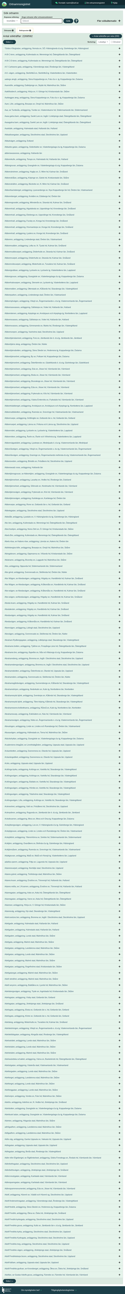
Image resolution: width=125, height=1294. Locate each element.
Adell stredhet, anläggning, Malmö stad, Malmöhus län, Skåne (31, 979)
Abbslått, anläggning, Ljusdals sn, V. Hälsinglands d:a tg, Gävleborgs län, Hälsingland (42, 517)
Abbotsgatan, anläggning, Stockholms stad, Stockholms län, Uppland (34, 511)
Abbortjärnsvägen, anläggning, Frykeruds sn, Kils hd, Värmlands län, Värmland (39, 492)
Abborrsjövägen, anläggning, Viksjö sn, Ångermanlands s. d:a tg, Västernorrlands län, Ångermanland (48, 301)
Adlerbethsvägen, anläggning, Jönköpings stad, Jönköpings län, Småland (36, 1170)
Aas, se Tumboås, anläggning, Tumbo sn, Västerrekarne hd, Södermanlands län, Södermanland (46, 110)
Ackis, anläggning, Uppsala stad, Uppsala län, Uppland (28, 763)
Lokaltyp (102, 42)
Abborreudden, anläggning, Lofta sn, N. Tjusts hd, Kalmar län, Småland (35, 246)
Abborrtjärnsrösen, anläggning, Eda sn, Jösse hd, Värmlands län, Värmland (37, 369)
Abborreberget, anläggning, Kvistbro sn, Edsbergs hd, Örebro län (33, 196)
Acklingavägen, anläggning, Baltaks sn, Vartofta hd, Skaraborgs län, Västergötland (40, 782)
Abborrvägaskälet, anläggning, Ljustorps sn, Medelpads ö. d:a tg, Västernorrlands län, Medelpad (46, 443)
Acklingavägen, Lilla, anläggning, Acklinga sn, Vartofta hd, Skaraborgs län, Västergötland (43, 800)
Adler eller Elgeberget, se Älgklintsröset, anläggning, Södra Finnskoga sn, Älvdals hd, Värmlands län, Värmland (53, 1158)
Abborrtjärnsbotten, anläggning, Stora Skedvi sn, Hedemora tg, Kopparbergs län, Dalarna (43, 350)
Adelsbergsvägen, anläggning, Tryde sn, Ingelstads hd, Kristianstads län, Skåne (39, 991)
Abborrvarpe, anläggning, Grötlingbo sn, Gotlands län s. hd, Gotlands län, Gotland (40, 418)
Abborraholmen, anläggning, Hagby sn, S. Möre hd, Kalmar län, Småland (36, 172)
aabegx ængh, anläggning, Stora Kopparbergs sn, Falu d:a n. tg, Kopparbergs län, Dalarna (44, 79)
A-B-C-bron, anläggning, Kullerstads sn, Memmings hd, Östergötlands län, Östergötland (42, 54)
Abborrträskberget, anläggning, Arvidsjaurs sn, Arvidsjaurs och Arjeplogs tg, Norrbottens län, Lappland (49, 406)
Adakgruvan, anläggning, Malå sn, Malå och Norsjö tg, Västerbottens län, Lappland (40, 856)
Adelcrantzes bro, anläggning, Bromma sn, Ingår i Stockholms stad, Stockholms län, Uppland (45, 917)
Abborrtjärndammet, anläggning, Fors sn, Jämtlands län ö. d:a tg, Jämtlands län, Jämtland (43, 338)
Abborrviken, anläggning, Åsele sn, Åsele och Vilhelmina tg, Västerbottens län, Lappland (43, 437)
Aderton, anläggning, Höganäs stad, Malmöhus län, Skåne (30, 1121)
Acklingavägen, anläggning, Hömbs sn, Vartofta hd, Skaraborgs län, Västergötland (40, 788)
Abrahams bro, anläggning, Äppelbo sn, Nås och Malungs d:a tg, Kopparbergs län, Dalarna (44, 652)
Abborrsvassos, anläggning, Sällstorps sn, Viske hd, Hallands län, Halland (37, 320)
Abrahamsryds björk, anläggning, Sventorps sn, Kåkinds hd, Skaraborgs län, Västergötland (44, 695)
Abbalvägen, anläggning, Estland (19, 141)
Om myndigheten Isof (30, 1290)
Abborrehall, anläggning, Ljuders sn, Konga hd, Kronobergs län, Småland (36, 233)
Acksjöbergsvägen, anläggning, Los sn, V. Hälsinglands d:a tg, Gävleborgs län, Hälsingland (44, 825)
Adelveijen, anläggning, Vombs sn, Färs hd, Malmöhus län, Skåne (33, 1096)
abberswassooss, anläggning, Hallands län (23, 153)
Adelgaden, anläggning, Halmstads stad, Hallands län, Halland (32, 930)
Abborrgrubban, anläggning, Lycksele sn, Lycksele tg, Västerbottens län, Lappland (40, 270)
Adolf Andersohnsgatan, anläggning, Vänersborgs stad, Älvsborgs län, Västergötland (41, 1201)
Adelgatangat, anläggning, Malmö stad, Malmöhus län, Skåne (31, 973)
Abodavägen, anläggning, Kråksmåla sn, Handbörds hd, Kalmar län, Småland (38, 622)
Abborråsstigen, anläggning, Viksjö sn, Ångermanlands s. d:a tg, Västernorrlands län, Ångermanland (48, 449)
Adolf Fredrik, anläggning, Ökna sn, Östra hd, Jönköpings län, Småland (35, 1213)
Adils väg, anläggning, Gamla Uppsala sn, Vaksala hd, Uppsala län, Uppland (38, 1139)
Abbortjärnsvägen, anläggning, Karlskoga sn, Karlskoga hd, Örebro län (35, 498)
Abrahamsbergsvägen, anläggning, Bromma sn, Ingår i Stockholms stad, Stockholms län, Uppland (47, 665)
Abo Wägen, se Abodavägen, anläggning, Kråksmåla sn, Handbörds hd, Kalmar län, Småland (45, 584)
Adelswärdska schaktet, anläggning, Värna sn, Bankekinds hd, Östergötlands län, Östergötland (45, 1059)
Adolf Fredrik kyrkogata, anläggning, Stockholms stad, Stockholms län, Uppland (39, 1219)
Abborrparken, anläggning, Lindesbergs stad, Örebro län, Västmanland (35, 295)
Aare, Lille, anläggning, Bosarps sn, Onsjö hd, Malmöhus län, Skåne (34, 104)
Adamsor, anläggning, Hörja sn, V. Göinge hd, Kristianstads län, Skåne (35, 905)
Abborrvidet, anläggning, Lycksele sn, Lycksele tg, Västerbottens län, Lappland (38, 431)
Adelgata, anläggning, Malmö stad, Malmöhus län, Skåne (29, 942)
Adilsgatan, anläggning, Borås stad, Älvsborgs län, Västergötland (33, 1152)
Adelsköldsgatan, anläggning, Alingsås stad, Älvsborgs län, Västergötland (36, 1034)
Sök (68, 21)
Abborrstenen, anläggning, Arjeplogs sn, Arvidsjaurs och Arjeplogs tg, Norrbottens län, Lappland (46, 313)
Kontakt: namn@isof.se (69, 3)
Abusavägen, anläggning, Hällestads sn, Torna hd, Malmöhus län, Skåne (36, 732)
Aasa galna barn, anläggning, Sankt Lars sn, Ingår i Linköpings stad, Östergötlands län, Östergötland (48, 116)
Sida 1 (9, 42)
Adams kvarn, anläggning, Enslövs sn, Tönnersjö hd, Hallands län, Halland (37, 880)
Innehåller (11, 21)
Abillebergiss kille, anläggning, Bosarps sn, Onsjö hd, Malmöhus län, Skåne (37, 548)
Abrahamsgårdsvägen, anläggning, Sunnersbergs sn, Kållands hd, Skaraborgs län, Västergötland (47, 683)
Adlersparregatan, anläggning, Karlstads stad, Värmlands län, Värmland (36, 1182)
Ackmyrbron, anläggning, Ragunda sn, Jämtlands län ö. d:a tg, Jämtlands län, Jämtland (42, 813)
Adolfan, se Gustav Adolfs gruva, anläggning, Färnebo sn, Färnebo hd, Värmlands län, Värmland (46, 1275)
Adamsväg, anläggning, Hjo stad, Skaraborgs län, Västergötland (32, 911)
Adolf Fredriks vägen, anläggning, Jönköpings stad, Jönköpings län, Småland (38, 1250)
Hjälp (115, 3)
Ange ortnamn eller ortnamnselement (37, 17)
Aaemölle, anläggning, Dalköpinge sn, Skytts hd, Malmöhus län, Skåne (35, 85)
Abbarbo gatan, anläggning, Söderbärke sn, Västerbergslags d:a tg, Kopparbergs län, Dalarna (45, 147)
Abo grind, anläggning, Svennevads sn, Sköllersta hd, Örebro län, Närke (36, 572)
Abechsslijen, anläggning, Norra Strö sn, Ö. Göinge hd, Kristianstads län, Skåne (39, 529)
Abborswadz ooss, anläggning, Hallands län (24, 467)
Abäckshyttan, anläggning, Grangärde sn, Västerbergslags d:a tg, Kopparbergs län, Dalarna (44, 739)
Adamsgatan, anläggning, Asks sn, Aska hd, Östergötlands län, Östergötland (37, 893)
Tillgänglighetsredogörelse (63, 1290)
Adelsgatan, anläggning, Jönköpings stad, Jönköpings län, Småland (34, 1004)
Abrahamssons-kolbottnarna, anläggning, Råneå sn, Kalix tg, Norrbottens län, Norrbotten (43, 708)
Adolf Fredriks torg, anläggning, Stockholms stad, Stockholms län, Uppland (37, 1244)
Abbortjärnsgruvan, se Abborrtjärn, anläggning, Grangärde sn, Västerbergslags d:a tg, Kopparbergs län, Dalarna (53, 474)
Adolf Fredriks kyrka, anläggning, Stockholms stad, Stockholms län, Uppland (38, 1232)
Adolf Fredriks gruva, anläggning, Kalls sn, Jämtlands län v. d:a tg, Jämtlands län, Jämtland (44, 1225)
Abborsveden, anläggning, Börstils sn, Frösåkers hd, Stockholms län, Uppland (38, 461)
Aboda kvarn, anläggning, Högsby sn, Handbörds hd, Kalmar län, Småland (37, 603)
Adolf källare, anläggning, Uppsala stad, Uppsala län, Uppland (32, 1262)
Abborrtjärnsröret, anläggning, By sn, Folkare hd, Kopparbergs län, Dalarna (37, 356)
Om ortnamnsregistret (95, 3)
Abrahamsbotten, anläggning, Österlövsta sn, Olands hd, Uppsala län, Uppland (39, 671)
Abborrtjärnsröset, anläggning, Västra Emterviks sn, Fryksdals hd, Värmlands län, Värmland (44, 400)
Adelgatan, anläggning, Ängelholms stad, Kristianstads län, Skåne (33, 967)
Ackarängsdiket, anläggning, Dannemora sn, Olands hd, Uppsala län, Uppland (38, 757)
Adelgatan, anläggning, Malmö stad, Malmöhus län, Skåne (30, 961)
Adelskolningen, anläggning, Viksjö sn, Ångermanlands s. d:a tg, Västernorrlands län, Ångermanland (48, 1028)
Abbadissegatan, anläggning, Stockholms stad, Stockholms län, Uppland (36, 135)
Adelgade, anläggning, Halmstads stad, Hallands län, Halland (31, 923)
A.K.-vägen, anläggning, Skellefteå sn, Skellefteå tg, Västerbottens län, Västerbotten (41, 73)
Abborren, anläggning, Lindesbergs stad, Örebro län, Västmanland (33, 239)
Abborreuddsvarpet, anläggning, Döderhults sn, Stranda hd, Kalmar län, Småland (40, 252)
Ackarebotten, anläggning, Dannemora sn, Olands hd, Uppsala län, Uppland (37, 751)
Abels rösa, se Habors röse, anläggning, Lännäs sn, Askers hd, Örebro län (36, 541)
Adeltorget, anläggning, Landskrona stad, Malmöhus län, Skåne (32, 1078)
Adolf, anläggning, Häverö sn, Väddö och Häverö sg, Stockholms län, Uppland (38, 1195)
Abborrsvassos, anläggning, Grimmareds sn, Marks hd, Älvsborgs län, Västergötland (41, 326)
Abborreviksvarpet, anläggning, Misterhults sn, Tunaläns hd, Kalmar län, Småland (40, 264)
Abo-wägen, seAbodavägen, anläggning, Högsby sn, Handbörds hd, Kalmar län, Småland (43, 597)
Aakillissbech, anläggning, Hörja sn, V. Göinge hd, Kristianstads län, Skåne (37, 92)
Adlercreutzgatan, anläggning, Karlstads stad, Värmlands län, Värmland (35, 1176)
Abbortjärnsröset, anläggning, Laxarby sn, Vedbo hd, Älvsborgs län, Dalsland (38, 480)
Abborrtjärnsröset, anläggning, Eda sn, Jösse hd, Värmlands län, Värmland (37, 387)
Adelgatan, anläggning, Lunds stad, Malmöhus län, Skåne (30, 954)
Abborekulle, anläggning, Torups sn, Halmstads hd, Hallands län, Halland (36, 159)
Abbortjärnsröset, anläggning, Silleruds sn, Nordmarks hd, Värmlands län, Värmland (41, 486)
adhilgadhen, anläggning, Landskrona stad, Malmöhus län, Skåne (33, 1127)
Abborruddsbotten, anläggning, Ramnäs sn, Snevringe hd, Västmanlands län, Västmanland (44, 412)
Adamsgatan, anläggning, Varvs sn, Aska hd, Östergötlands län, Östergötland (38, 899)
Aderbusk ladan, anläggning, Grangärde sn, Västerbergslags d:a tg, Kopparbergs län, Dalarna (45, 1114)
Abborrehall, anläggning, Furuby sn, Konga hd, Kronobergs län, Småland (36, 221)
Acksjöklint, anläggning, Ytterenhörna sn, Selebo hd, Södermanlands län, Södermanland (43, 837)
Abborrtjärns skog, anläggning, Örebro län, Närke (26, 344)
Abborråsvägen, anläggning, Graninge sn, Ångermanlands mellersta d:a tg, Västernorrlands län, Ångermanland (52, 455)
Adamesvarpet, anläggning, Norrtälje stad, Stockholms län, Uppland (34, 868)
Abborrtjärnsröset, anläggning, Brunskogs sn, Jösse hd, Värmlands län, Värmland (40, 381)
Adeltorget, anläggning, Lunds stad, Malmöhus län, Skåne (30, 1084)
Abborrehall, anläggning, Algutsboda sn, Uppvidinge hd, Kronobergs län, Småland (40, 209)
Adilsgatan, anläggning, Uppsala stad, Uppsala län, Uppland (31, 1145)
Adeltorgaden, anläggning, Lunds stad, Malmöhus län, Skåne (31, 1071)
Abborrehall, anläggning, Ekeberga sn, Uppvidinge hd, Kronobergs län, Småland (39, 215)
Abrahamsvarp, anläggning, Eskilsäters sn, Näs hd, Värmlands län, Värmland (38, 714)
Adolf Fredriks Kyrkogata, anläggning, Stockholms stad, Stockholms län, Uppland (40, 1238)
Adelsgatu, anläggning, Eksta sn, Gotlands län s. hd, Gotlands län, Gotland (37, 1010)
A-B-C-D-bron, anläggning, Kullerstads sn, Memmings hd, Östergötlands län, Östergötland (43, 61)
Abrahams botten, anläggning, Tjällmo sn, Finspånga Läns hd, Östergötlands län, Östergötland (45, 646)
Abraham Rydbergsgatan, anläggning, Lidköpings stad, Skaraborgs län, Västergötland (42, 640)
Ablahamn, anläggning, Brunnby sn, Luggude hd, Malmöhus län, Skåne (35, 560)
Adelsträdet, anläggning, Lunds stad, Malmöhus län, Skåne (30, 1047)
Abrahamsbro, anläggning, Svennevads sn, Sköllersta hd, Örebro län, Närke (37, 677)
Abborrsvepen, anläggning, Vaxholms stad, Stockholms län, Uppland (34, 332)
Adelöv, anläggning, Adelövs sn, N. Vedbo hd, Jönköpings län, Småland (36, 1102)
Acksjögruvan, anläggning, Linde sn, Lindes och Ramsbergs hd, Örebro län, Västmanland (43, 831)
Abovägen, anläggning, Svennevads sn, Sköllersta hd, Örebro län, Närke (36, 634)
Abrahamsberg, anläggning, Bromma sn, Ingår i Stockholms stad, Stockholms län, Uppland (44, 658)
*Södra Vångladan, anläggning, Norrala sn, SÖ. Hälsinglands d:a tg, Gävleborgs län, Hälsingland (47, 48)
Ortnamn (8, 30)
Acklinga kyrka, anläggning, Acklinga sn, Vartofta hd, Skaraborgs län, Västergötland (41, 769)
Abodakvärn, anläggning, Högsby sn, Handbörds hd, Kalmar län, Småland (37, 609)
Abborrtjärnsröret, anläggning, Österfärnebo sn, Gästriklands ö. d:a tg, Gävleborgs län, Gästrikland (47, 363)
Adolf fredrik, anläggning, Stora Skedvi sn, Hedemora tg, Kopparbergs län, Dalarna (40, 1207)
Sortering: (92, 42)
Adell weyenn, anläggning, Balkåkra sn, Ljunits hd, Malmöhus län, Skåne (36, 985)
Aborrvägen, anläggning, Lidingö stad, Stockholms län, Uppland (32, 628)
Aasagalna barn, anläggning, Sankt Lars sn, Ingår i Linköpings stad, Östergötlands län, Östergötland (48, 122)
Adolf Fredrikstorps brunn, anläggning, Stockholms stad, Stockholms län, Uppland (40, 1256)
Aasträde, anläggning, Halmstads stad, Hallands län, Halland (31, 128)
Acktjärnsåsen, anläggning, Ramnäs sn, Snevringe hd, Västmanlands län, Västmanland (42, 850)
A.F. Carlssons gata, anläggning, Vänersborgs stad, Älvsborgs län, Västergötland (39, 67)
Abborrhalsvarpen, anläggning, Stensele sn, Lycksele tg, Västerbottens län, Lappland (41, 283)
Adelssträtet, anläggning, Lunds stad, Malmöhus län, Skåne (30, 1041)
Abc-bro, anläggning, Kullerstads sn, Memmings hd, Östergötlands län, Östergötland (41, 523)
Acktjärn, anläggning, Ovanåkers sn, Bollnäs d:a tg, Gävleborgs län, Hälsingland (39, 843)
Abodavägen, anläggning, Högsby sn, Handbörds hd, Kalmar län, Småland (37, 615)
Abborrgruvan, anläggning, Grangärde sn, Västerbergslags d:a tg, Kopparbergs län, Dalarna (44, 276)
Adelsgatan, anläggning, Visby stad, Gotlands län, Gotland (30, 997)
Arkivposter (24, 30)
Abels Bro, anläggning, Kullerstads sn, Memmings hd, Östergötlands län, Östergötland (42, 535)
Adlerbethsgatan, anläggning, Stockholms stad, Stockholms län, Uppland (36, 1164)
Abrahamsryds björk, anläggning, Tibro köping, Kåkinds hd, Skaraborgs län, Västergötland (43, 702)
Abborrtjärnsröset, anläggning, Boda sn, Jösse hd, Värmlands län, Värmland (37, 375)
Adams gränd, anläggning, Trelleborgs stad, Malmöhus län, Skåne (33, 874)
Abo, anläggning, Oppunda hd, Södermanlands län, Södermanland (33, 566)
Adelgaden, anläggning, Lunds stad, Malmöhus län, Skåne (30, 936)
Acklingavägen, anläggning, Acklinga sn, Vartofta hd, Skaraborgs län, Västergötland (41, 776)
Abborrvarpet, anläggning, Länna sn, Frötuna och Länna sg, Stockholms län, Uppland (41, 424)
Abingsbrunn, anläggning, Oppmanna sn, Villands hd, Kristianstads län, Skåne (38, 554)
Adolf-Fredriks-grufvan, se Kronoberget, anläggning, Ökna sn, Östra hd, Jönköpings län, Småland (46, 1269)
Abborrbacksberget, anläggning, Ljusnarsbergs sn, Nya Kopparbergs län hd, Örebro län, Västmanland (48, 190)
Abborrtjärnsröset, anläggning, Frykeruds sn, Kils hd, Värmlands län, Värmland (38, 393)
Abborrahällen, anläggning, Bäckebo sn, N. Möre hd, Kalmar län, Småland (37, 184)
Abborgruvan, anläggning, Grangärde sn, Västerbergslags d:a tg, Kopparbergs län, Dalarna (44, 165)
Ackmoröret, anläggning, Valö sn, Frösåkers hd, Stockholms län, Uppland (36, 806)
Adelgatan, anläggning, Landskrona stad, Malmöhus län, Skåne (32, 948)
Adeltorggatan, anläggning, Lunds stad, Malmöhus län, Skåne (31, 1090)
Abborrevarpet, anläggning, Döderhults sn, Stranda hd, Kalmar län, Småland (37, 258)
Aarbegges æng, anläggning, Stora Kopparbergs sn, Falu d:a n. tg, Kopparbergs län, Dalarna (45, 98)
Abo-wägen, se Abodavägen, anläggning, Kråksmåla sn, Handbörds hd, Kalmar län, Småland (45, 591)
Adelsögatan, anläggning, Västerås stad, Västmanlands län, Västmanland (36, 1065)
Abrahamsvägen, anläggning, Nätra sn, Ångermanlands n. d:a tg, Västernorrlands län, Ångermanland (48, 720)
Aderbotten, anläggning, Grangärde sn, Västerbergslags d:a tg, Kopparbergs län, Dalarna (43, 1108)
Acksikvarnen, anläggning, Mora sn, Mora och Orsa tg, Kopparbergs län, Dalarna (39, 819)
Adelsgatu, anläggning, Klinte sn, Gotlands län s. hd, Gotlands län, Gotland (37, 1016)
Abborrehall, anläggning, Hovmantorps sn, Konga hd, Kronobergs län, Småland (39, 227)
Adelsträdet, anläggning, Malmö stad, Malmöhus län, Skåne (30, 1053)
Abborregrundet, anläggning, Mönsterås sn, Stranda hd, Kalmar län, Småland (38, 202)
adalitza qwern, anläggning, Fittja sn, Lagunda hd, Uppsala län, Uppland (36, 862)
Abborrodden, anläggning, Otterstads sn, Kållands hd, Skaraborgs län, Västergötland (41, 289)
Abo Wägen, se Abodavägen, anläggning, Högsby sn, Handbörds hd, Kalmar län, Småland (44, 578)
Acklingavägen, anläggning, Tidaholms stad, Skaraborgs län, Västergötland (37, 794)
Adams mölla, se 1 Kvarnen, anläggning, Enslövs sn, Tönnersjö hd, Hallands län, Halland (43, 886)
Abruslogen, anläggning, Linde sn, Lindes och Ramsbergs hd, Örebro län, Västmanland (42, 726)
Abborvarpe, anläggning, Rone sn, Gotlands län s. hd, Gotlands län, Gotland (37, 504)
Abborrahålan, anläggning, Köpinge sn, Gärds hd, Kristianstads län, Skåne (37, 178)
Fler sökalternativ (107, 21)
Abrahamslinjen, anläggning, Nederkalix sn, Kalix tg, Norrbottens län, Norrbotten (39, 689)
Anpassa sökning (11, 17)
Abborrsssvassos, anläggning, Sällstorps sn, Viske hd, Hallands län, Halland (38, 307)
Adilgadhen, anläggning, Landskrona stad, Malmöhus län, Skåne (33, 1133)
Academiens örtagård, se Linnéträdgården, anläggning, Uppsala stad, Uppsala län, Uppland (44, 745)
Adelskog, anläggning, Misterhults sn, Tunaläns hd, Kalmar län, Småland (36, 1022)
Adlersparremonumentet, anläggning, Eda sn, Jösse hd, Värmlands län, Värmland (40, 1189)
